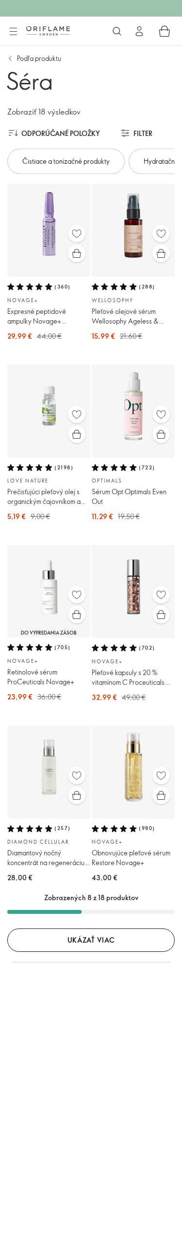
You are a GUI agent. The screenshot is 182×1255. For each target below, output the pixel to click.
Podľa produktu (39, 58)
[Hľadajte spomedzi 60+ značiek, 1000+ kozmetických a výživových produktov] (117, 31)
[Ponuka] (13, 32)
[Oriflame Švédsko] (48, 30)
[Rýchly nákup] (76, 253)
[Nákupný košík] (164, 31)
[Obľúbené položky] (76, 233)
